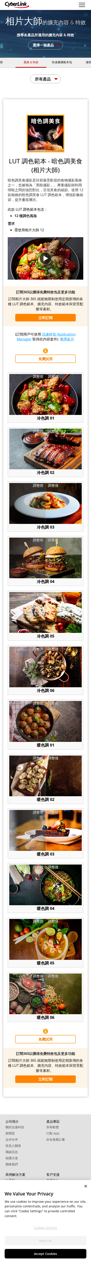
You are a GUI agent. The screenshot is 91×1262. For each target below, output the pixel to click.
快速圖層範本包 (62, 62)
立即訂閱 (45, 317)
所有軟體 (52, 1127)
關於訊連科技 (15, 1127)
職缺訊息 (12, 1152)
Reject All (45, 1241)
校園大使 (12, 1158)
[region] (45, 1221)
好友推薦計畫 (55, 1139)
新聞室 (10, 1133)
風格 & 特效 (31, 62)
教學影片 (67, 339)
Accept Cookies (45, 1254)
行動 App (52, 1133)
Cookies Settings (45, 1228)
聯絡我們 (12, 1164)
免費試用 (45, 358)
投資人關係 (13, 1146)
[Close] (86, 1186)
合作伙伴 (12, 1139)
